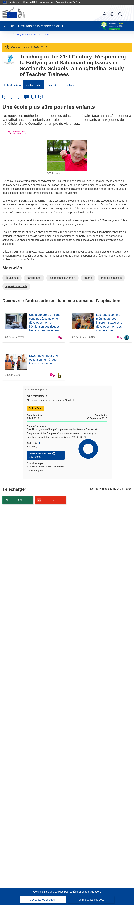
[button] (112, 14)
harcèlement (34, 277)
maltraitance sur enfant (62, 277)
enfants (88, 277)
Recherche (120, 14)
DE (4, 96)
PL (41, 96)
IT (33, 96)
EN (12, 96)
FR (26, 96)
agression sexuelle (16, 286)
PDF (53, 499)
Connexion (104, 14)
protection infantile (111, 277)
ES (19, 96)
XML (20, 500)
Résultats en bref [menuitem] (33, 85)
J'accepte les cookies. (42, 899)
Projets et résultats (26, 34)
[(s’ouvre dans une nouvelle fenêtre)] (13, 12)
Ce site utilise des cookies (48, 891)
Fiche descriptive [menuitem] (13, 85)
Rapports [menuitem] (52, 85)
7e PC (46, 34)
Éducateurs (12, 277)
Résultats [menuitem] (69, 85)
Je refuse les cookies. (91, 899)
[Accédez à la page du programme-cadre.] (8, 59)
